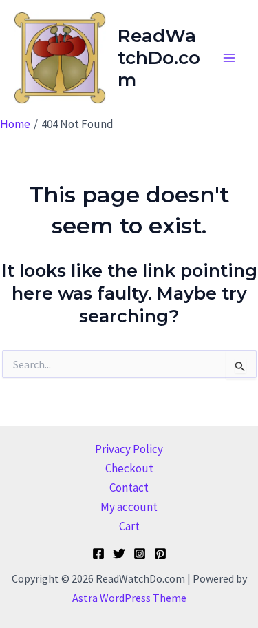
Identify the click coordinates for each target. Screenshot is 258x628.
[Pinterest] (160, 553)
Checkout (129, 468)
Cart (129, 526)
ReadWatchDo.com (159, 58)
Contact (129, 487)
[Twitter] (119, 553)
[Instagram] (139, 553)
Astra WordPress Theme (129, 598)
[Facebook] (98, 553)
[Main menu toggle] (229, 58)
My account (129, 506)
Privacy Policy (129, 449)
